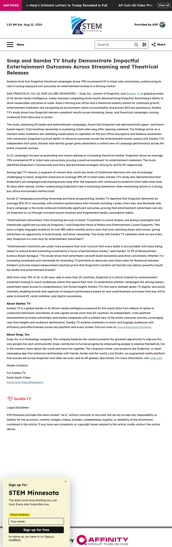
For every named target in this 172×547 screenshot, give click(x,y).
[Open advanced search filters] (144, 44)
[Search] (136, 44)
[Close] (65, 481)
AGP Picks (10, 5)
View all (164, 5)
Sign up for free (36, 530)
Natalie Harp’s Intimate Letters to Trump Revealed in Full (62, 5)
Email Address (19, 514)
